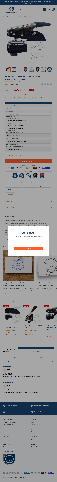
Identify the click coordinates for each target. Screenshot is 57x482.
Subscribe (28, 248)
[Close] (45, 229)
